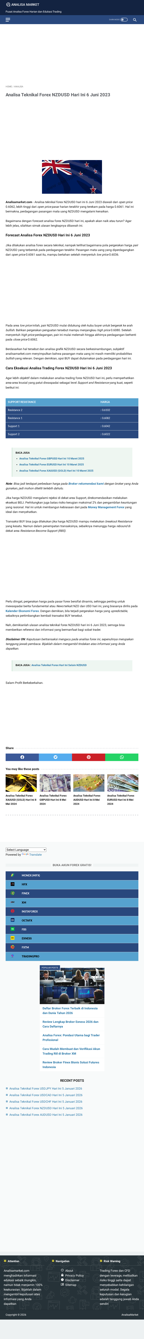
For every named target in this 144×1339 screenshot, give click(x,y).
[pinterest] (88, 757)
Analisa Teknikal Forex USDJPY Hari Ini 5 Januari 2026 (45, 1088)
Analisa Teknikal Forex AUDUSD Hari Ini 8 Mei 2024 (86, 799)
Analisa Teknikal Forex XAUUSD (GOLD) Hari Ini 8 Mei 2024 (21, 799)
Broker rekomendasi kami (86, 483)
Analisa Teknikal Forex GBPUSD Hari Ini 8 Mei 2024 (53, 799)
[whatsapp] (121, 757)
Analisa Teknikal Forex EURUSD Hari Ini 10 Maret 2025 (51, 464)
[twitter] (55, 757)
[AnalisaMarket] (25, 5)
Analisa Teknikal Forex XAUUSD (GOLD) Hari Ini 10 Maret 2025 (56, 470)
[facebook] (22, 757)
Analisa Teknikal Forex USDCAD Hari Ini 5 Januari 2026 (45, 1095)
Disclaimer (72, 1280)
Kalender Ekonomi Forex (22, 611)
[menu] (8, 20)
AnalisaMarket (130, 1314)
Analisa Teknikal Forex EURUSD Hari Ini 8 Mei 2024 (120, 799)
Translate (35, 854)
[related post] (21, 783)
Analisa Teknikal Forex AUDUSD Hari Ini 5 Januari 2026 (45, 1114)
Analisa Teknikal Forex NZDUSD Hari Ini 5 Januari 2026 (46, 1108)
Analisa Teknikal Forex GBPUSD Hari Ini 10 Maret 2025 (51, 458)
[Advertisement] (72, 53)
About (69, 1270)
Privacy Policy (74, 1275)
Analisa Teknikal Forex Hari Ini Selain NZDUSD (59, 665)
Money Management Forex (106, 507)
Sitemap (70, 1285)
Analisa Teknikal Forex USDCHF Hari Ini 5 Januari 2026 (45, 1101)
